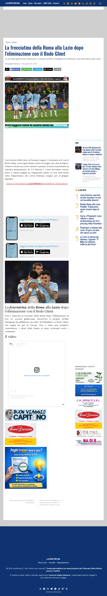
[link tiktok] (87, 3)
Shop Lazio (42, 563)
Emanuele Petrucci (12, 64)
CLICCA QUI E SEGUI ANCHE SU (37, 183)
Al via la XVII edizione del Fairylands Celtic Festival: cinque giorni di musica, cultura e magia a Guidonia (92, 151)
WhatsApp (27, 69)
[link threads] (94, 3)
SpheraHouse (57, 592)
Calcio (30, 3)
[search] (100, 3)
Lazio (25, 3)
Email (58, 69)
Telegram (38, 69)
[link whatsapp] (83, 3)
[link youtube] (75, 3)
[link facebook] (68, 3)
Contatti (56, 3)
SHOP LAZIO (47, 3)
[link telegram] (79, 3)
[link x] (64, 3)
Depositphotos (63, 563)
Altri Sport (38, 3)
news (77, 142)
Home (7, 42)
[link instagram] (72, 3)
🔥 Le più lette (80, 189)
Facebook (16, 69)
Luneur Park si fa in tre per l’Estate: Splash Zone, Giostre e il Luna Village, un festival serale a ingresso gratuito (92, 169)
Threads (49, 69)
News (14, 42)
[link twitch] (90, 3)
